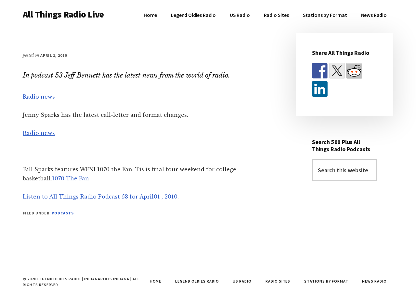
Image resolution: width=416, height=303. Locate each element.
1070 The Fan (70, 178)
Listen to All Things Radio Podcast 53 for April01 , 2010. (101, 196)
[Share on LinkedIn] (320, 89)
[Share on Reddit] (354, 71)
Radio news (39, 96)
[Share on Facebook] (320, 71)
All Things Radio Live (63, 14)
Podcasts (63, 213)
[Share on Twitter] (337, 71)
